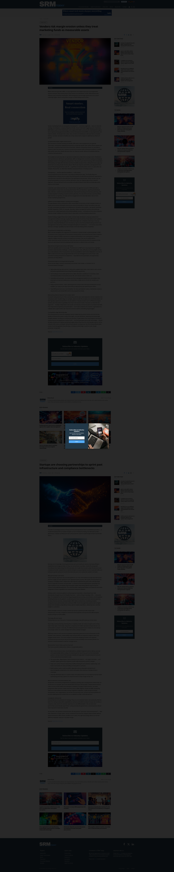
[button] (106, 425)
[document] (87, 436)
